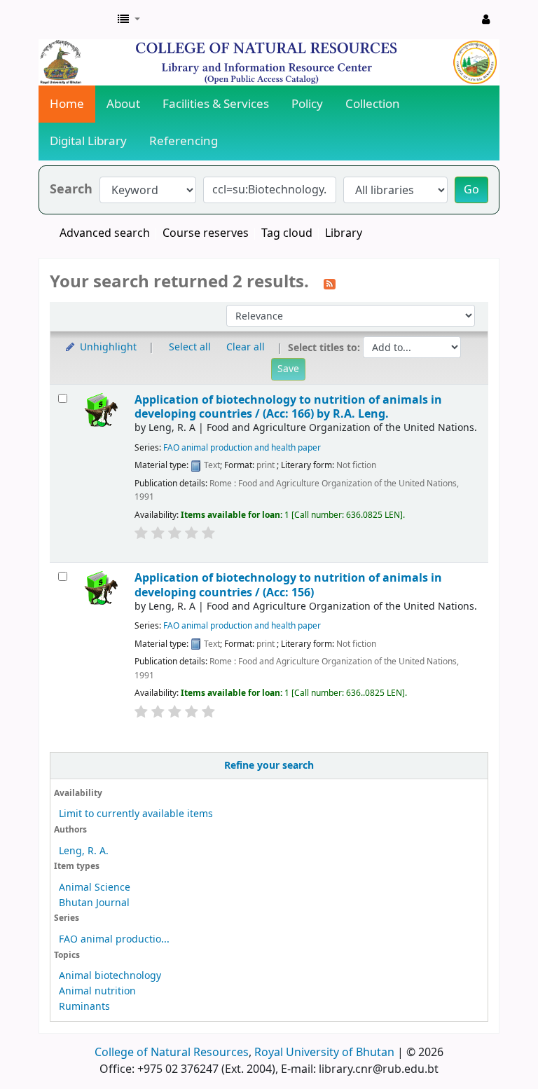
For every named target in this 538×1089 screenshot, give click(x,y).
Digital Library (88, 141)
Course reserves (206, 233)
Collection (372, 104)
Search (71, 189)
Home (67, 104)
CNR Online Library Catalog (74, 20)
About (123, 104)
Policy (307, 104)
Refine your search (269, 765)
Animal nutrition (97, 991)
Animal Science (94, 887)
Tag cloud (286, 233)
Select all (190, 347)
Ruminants (84, 1006)
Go (471, 190)
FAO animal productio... (114, 939)
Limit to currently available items (136, 814)
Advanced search (105, 233)
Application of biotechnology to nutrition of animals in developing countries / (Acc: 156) (288, 585)
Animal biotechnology (110, 975)
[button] (129, 20)
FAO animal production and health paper (242, 447)
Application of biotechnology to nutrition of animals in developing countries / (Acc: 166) (288, 407)
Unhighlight (107, 347)
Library (343, 233)
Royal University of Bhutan (324, 1052)
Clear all (245, 347)
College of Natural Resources (172, 1052)
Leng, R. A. (84, 851)
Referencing (183, 141)
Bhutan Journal (94, 903)
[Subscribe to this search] (329, 283)
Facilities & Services (216, 104)
